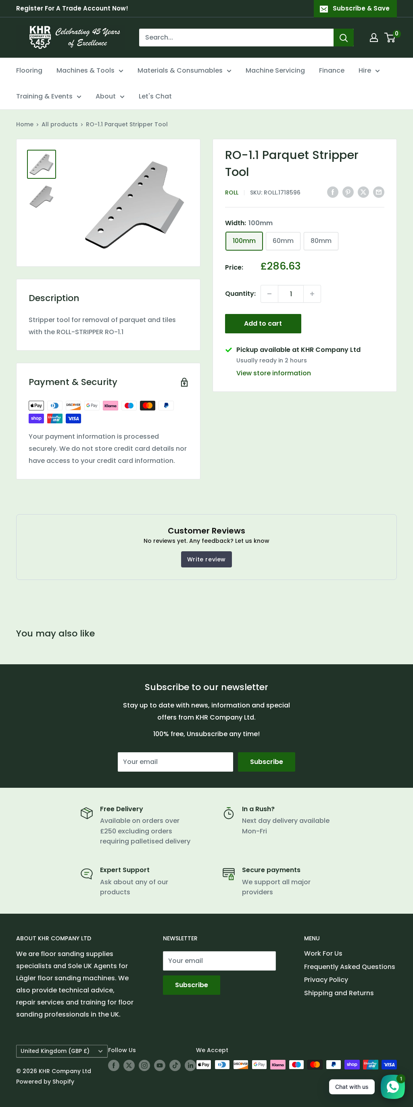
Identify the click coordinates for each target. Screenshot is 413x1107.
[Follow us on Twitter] (129, 1065)
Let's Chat (155, 96)
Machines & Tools (85, 70)
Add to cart (263, 323)
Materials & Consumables (180, 70)
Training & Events (44, 96)
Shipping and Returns (339, 993)
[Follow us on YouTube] (159, 1065)
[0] (390, 37)
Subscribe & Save (361, 8)
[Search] (344, 37)
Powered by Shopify (45, 1082)
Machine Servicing (275, 70)
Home (24, 124)
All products (60, 124)
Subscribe (266, 761)
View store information (273, 373)
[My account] (374, 37)
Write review (206, 559)
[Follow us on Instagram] (144, 1065)
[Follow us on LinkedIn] (190, 1065)
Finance (331, 70)
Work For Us (323, 953)
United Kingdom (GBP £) (55, 1051)
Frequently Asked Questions (349, 966)
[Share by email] (378, 192)
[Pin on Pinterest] (348, 192)
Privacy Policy (326, 979)
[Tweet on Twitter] (363, 192)
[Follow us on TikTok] (175, 1065)
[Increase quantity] (312, 293)
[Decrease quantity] (269, 293)
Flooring (29, 70)
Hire (365, 70)
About (106, 96)
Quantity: (240, 293)
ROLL (231, 192)
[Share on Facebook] (332, 192)
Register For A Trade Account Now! (72, 8)
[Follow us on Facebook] (113, 1065)
